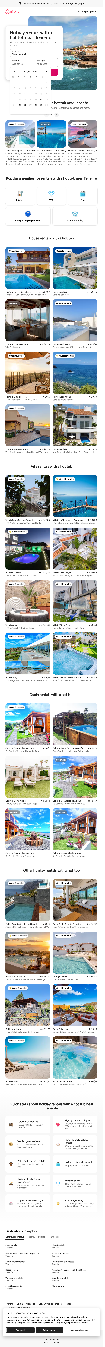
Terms (56, 1342)
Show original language (73, 3)
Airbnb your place (87, 11)
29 (41, 105)
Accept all (20, 1330)
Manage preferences (79, 1330)
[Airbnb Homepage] (12, 11)
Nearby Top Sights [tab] (36, 1237)
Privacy (47, 1342)
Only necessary (49, 1330)
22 (41, 99)
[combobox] (34, 54)
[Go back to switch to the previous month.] (15, 71)
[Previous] (46, 115)
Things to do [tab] (55, 1237)
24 (14, 105)
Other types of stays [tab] (14, 1237)
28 (36, 105)
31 (14, 110)
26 (25, 105)
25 (20, 105)
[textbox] (22, 63)
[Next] (56, 115)
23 (46, 99)
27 (30, 105)
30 (46, 105)
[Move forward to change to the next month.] (46, 71)
